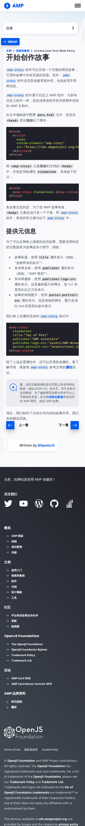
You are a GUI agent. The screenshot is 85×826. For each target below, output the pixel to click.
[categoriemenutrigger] (10, 41)
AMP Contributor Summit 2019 (31, 684)
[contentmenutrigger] (40, 28)
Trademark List (21, 660)
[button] (78, 5)
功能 (14, 552)
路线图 (15, 626)
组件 (14, 581)
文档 (9, 51)
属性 (69, 367)
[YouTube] (23, 503)
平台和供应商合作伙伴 (24, 615)
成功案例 (16, 547)
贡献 (14, 621)
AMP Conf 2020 (21, 678)
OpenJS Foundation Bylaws (29, 649)
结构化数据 (56, 397)
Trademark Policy (23, 655)
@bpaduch (46, 445)
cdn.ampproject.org (53, 819)
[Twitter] (8, 503)
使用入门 (16, 570)
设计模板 (16, 592)
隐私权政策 (31, 749)
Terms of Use (12, 749)
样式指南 (16, 701)
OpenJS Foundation (21, 761)
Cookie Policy (50, 749)
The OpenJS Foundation (27, 644)
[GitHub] (54, 503)
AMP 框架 (17, 536)
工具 (14, 597)
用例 (14, 541)
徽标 (14, 707)
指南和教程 (23, 51)
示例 (14, 586)
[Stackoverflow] (70, 503)
